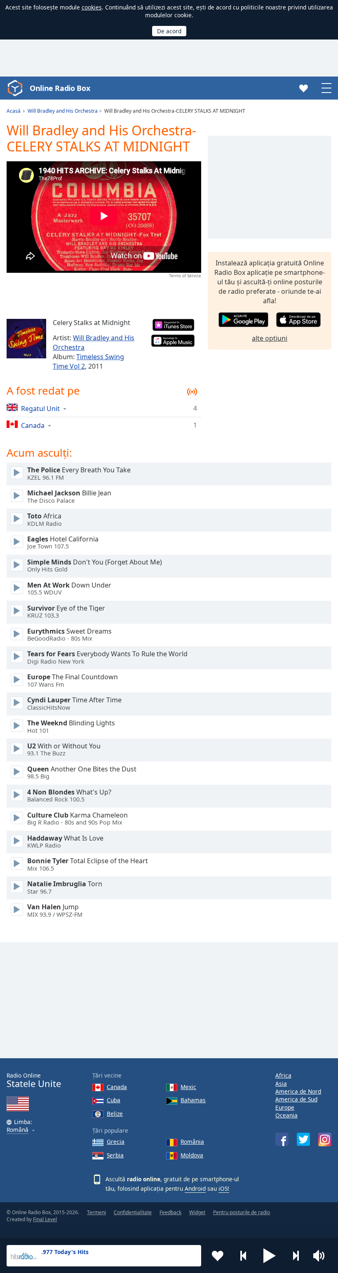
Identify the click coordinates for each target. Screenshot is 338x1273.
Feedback (170, 1212)
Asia (281, 1083)
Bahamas (193, 1100)
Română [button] (17, 1130)
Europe (284, 1107)
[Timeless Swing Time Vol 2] (26, 338)
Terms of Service (185, 276)
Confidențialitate (133, 1212)
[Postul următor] (295, 1256)
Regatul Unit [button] (40, 408)
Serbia (115, 1155)
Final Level (45, 1219)
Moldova (192, 1155)
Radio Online (34, 1080)
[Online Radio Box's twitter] (303, 1139)
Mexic (188, 1087)
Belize (115, 1113)
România (192, 1141)
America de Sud (296, 1099)
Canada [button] (33, 425)
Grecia (115, 1141)
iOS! (223, 1188)
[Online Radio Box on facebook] (282, 1139)
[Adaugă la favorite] (218, 1256)
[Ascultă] (17, 473)
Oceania (286, 1115)
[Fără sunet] (321, 1256)
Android (195, 1188)
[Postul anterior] (244, 1256)
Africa (283, 1075)
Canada (117, 1087)
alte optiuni (269, 338)
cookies (92, 7)
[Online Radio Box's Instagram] (324, 1139)
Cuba (113, 1100)
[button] (269, 1256)
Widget (197, 1212)
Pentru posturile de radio (241, 1212)
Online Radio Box (60, 88)
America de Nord (298, 1091)
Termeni (96, 1212)
